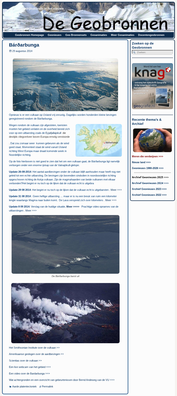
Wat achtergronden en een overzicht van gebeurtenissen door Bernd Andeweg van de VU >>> (62, 379)
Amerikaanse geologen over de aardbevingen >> (36, 354)
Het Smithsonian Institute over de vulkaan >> (34, 347)
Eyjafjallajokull (53, 132)
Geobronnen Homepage (29, 34)
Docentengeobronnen (151, 34)
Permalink (47, 386)
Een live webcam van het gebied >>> (30, 366)
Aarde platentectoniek (24, 386)
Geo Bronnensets (76, 34)
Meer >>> (116, 189)
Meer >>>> (72, 206)
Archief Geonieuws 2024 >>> (150, 183)
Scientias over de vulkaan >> (25, 360)
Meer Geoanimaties (122, 34)
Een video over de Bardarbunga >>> (29, 373)
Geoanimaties (98, 34)
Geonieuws (54, 34)
